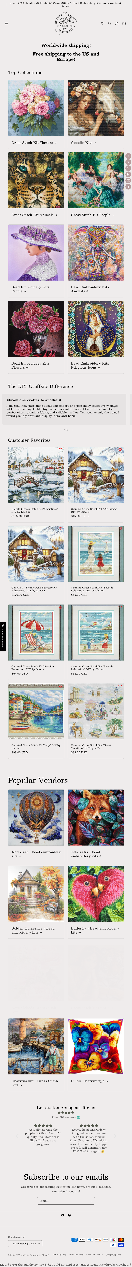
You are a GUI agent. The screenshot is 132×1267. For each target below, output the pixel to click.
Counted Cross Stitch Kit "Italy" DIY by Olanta (36, 746)
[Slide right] (73, 430)
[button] (6, 23)
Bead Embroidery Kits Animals (90, 289)
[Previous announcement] (6, 4)
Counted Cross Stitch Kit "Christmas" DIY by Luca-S (34, 510)
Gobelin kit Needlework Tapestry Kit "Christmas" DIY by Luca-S (34, 589)
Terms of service (94, 1254)
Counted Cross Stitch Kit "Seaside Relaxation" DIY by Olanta (92, 589)
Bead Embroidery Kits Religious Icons (90, 365)
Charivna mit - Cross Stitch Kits (34, 1083)
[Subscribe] (91, 1201)
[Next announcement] (125, 4)
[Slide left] (58, 430)
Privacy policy (76, 1254)
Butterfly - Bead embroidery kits (95, 930)
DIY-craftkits (22, 1255)
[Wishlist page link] (102, 23)
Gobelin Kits (81, 142)
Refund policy (59, 1254)
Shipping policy (113, 1254)
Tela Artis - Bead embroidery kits (85, 854)
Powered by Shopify (40, 1255)
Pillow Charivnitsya (87, 1081)
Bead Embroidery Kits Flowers (30, 365)
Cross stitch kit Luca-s (90, 1008)
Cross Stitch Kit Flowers (32, 142)
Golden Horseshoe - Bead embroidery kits (33, 930)
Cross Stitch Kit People (90, 215)
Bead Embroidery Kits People (30, 289)
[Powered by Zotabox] (128, 187)
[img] (66, 1112)
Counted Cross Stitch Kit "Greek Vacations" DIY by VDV (91, 746)
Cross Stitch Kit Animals (32, 215)
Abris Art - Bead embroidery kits (36, 854)
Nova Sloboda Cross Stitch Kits (33, 1010)
